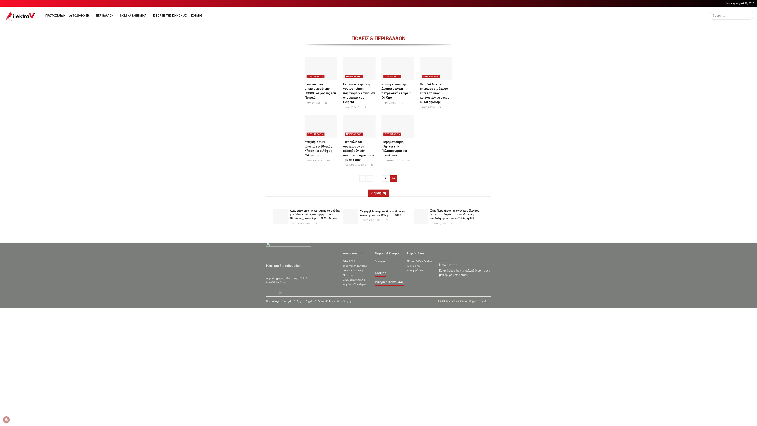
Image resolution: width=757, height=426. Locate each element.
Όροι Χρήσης (344, 301)
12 (325, 103)
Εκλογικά (380, 261)
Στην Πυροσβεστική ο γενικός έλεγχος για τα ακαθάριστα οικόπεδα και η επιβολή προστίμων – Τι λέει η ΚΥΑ (454, 214)
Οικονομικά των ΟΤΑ (355, 265)
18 (439, 107)
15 (364, 107)
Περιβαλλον (104, 15)
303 (452, 223)
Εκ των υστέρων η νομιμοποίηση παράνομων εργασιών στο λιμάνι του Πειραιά (359, 93)
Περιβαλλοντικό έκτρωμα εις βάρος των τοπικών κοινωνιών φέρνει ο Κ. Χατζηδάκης (434, 93)
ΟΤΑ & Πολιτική (352, 261)
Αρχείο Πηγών (305, 301)
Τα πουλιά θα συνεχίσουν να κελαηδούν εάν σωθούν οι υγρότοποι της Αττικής (359, 151)
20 (371, 165)
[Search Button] (750, 16)
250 (316, 223)
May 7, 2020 (389, 103)
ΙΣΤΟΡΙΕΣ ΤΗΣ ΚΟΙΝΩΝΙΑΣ (170, 15)
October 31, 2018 (393, 160)
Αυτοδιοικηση (79, 15)
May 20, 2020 (352, 107)
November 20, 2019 (355, 165)
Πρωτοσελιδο (55, 15)
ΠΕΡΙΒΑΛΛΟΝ (315, 76)
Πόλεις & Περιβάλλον (419, 261)
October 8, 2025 (301, 223)
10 (401, 103)
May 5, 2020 (428, 107)
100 (386, 220)
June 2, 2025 (439, 223)
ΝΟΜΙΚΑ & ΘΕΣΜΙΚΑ (133, 15)
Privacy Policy (325, 301)
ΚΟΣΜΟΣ (196, 15)
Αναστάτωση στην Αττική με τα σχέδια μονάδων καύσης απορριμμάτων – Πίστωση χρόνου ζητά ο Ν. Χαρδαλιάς (315, 214)
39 (407, 160)
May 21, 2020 (313, 103)
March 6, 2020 (314, 160)
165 (328, 160)
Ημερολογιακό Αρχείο (279, 301)
